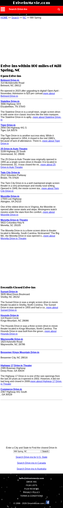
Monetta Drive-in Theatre (14, 220)
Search (15, 17)
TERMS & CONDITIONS (31, 496)
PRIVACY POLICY (31, 492)
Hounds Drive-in (10, 315)
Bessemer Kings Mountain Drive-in (20, 352)
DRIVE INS (31, 482)
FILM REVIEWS (31, 489)
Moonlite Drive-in (10, 196)
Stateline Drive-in (10, 101)
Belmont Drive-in (10, 80)
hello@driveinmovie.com (31, 478)
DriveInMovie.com (31, 3)
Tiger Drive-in (8, 125)
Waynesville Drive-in (12, 339)
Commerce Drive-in (11, 389)
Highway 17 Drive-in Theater (16, 365)
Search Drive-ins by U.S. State (31, 457)
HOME (4, 17)
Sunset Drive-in (9, 291)
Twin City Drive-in (10, 172)
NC (24, 17)
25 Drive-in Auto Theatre (14, 149)
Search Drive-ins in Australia (31, 469)
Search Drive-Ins (18, 9)
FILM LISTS (31, 485)
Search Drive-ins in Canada (31, 463)
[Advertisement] (31, 41)
